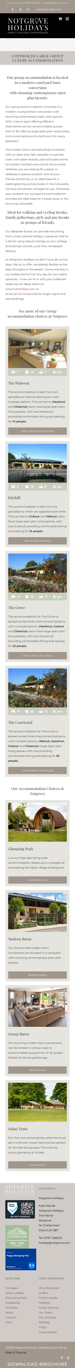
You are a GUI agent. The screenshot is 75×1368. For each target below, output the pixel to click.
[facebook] (61, 1357)
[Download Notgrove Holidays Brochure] (37, 1362)
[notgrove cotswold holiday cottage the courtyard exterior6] (37, 669)
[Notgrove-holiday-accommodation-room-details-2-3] (37, 594)
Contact (10, 1317)
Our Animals (47, 1317)
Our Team (45, 1312)
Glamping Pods (16, 1298)
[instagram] (68, 1357)
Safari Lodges (14, 1293)
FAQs (42, 1327)
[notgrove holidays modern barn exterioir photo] (37, 894)
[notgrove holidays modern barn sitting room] (37, 989)
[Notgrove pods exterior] (37, 804)
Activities (11, 1307)
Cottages (11, 1288)
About (9, 1312)
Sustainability (48, 1332)
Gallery (43, 1293)
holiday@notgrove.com (56, 2)
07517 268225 (32, 2)
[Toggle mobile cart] (60, 19)
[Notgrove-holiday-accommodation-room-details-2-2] (37, 709)
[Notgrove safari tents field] (37, 1084)
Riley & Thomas (15, 1352)
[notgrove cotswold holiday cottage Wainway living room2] (37, 330)
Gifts (8, 1322)
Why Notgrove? (49, 1288)
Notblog (44, 1322)
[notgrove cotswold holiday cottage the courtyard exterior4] (37, 445)
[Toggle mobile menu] (68, 19)
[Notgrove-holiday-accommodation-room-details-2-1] (37, 369)
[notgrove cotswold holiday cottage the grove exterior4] (37, 555)
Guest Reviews (49, 1307)
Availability (12, 1302)
